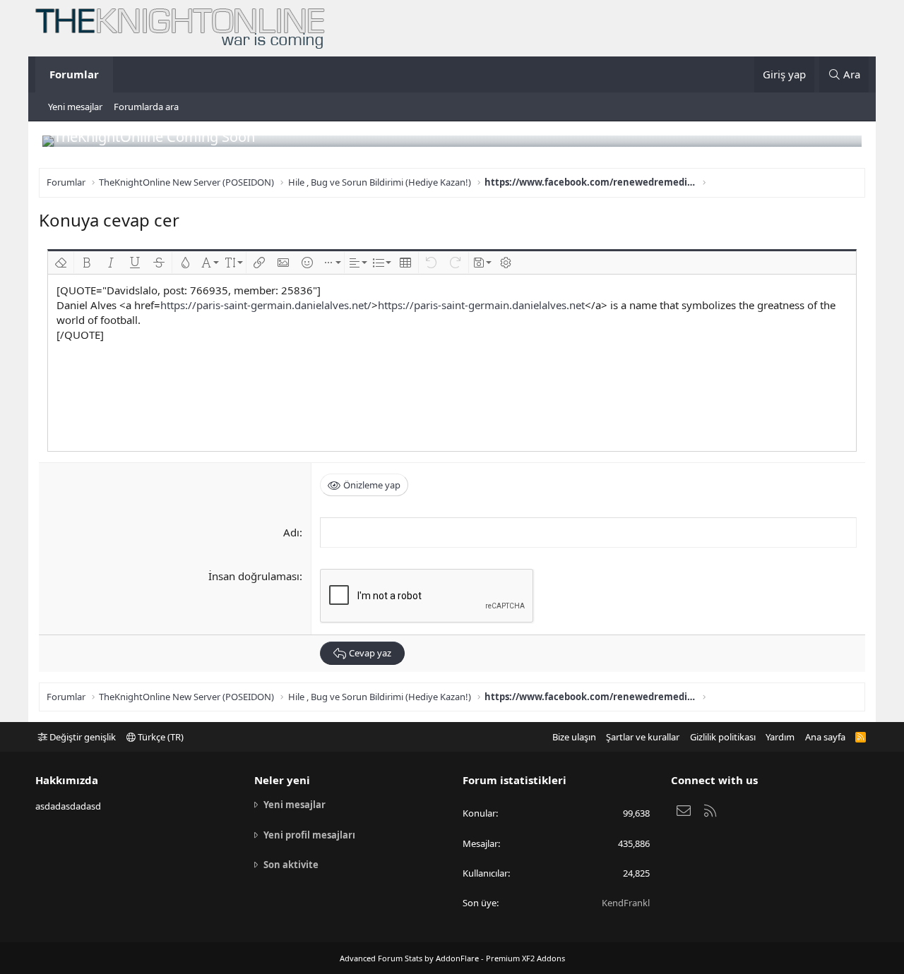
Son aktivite (291, 864)
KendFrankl (626, 902)
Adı (291, 532)
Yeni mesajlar (75, 106)
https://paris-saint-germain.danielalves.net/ (265, 305)
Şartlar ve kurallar (642, 736)
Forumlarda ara (146, 106)
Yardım (780, 736)
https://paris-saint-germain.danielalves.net (481, 305)
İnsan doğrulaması (253, 576)
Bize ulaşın (574, 736)
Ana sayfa (825, 736)
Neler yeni (282, 780)
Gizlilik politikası (723, 736)
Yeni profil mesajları (309, 835)
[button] (60, 262)
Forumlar (74, 74)
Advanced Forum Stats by (452, 958)
